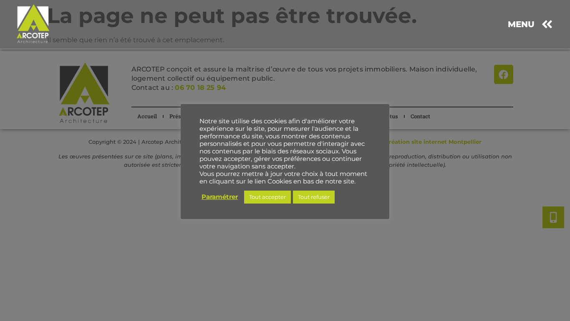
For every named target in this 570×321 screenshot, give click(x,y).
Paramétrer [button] (220, 197)
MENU (521, 24)
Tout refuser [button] (314, 197)
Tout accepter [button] (267, 197)
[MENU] (547, 24)
